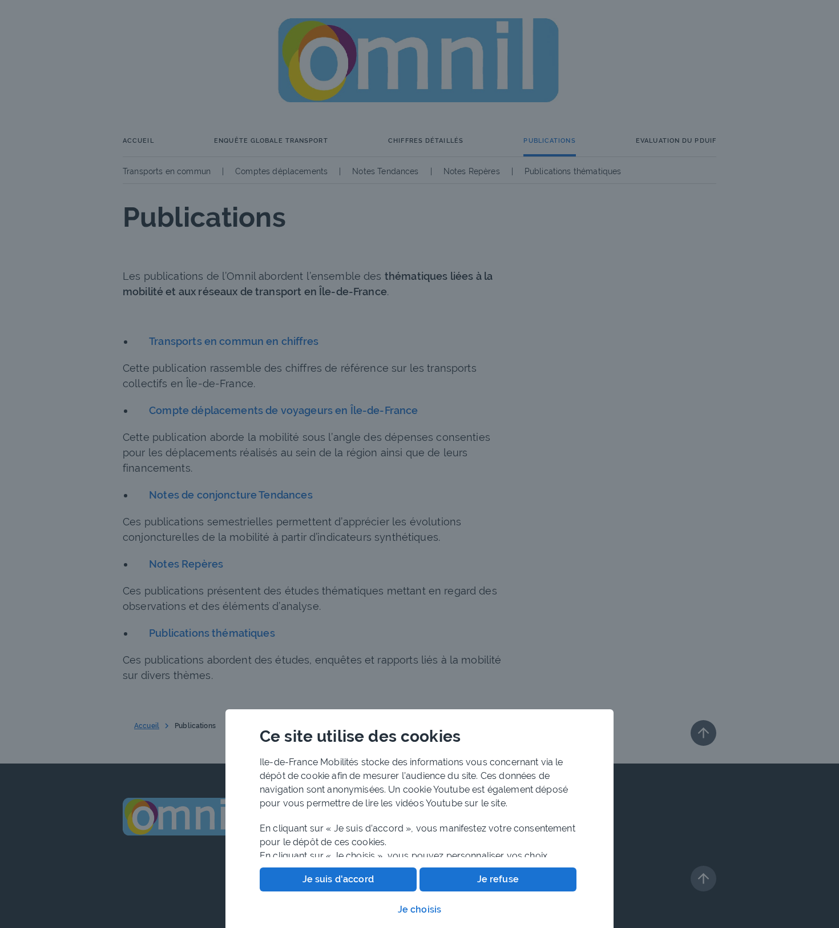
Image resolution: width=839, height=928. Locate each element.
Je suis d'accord (338, 879)
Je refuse (498, 879)
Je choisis (420, 909)
